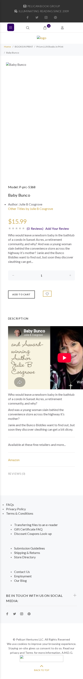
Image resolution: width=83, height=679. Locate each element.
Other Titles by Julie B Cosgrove (30, 208)
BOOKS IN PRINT (24, 46)
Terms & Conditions (19, 513)
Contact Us (22, 572)
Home (7, 46)
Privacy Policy (16, 509)
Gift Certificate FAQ (28, 529)
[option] (41, 120)
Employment (23, 576)
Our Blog (20, 580)
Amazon (14, 460)
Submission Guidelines (29, 548)
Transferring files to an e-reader (36, 525)
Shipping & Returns (27, 553)
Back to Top (41, 670)
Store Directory (25, 557)
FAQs (10, 504)
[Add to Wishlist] (47, 294)
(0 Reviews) (35, 228)
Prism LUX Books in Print (49, 46)
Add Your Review (57, 228)
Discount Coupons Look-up (33, 533)
